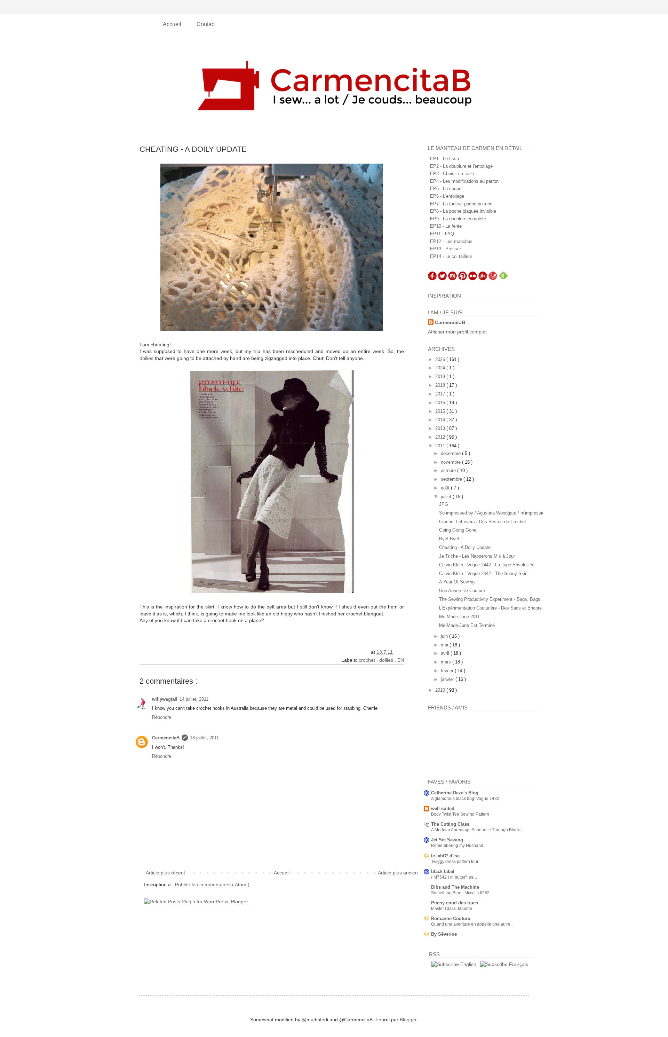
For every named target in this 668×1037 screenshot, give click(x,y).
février (448, 670)
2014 (440, 419)
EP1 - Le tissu (444, 158)
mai (445, 644)
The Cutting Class (450, 824)
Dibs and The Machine (455, 887)
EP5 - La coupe (445, 188)
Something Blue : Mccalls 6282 (460, 892)
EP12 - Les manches (451, 241)
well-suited (442, 808)
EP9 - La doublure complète (458, 218)
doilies (146, 358)
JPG (443, 504)
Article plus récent (165, 872)
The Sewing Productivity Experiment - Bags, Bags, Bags (496, 599)
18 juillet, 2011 (204, 737)
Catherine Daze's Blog (454, 792)
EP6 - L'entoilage (447, 196)
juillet (447, 496)
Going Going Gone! (458, 530)
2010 (440, 690)
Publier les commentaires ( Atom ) (212, 884)
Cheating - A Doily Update (465, 547)
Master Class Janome (451, 908)
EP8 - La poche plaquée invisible (463, 211)
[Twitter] (442, 278)
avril (446, 653)
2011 (440, 445)
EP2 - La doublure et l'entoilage (461, 166)
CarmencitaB (166, 737)
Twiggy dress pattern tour (454, 861)
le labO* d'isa (445, 855)
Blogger (408, 1019)
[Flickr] (472, 278)
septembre (452, 479)
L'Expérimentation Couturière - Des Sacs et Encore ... (493, 608)
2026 (440, 359)
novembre (451, 462)
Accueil (173, 24)
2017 (440, 393)
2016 (440, 402)
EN (400, 660)
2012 (440, 437)
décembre (451, 453)
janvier (448, 679)
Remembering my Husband (457, 845)
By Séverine (444, 934)
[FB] (432, 278)
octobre (449, 470)
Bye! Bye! (449, 538)
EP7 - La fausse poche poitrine (461, 203)
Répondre (161, 717)
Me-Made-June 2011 (459, 616)
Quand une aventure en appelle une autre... (472, 924)
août (446, 487)
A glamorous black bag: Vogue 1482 (465, 798)
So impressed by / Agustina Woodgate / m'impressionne (495, 513)
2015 (440, 411)
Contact (206, 24)
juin (445, 636)
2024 (440, 367)
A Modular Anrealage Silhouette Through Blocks (476, 829)
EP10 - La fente (446, 226)
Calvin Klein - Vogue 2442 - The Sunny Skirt (483, 573)
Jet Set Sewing (447, 839)
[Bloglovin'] (492, 278)
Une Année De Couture (462, 590)
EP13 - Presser (445, 248)
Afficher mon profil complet (457, 332)
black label (442, 871)
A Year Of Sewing (457, 581)
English (467, 964)
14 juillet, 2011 (194, 699)
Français (518, 964)
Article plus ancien (398, 872)
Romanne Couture (450, 918)
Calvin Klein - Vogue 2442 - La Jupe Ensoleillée (486, 564)
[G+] (482, 278)
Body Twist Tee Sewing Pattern (460, 814)
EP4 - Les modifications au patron (464, 181)
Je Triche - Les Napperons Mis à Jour (477, 556)
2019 (440, 376)
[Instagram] (452, 278)
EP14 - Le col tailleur (451, 256)
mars (446, 662)
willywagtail (164, 699)
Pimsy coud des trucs (454, 902)
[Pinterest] (462, 278)
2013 (440, 428)
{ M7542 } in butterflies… (454, 877)
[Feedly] (503, 278)
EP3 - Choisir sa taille (452, 173)
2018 (440, 385)
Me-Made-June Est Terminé (467, 625)
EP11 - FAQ (442, 233)
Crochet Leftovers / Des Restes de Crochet (482, 521)
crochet (367, 660)
